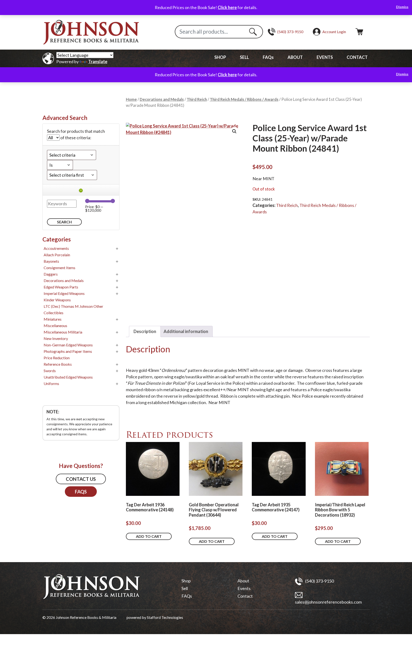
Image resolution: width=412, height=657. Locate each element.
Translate (97, 61)
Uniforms (51, 383)
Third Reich (197, 99)
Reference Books (58, 364)
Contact (245, 596)
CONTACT (357, 57)
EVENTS (325, 57)
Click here (227, 7)
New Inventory (56, 338)
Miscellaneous (55, 325)
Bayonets (51, 261)
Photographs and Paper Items (68, 351)
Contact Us (81, 479)
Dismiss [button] (402, 7)
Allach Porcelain (57, 254)
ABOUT (295, 57)
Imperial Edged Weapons (64, 293)
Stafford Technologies (165, 617)
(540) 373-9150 (319, 581)
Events (244, 588)
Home (131, 99)
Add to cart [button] (149, 536)
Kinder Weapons (57, 300)
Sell (184, 588)
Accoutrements (56, 248)
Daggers (51, 274)
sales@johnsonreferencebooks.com (328, 602)
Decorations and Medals (162, 99)
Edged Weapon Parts (61, 287)
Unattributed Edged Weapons (68, 377)
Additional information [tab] (186, 331)
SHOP (220, 57)
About (243, 580)
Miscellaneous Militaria (63, 332)
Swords (50, 370)
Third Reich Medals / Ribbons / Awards (244, 99)
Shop (186, 580)
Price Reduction (57, 357)
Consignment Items (59, 267)
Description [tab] (145, 331)
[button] (234, 131)
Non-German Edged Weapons (68, 345)
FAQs (268, 57)
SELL (244, 57)
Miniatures (53, 319)
